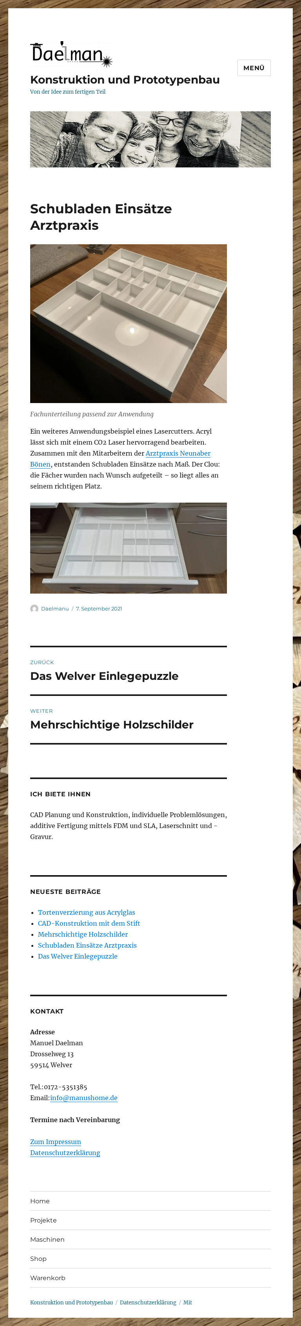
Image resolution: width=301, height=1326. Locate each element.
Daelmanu (55, 608)
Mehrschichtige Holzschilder (83, 934)
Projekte (43, 1220)
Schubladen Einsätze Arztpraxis (87, 945)
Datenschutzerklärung (65, 1153)
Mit (187, 1302)
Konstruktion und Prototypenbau (125, 79)
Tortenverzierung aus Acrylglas (86, 912)
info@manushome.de (84, 1098)
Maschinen (47, 1239)
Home (40, 1201)
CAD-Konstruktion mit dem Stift (89, 923)
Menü (254, 68)
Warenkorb (47, 1278)
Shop (38, 1258)
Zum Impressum (55, 1142)
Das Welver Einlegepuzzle (78, 956)
